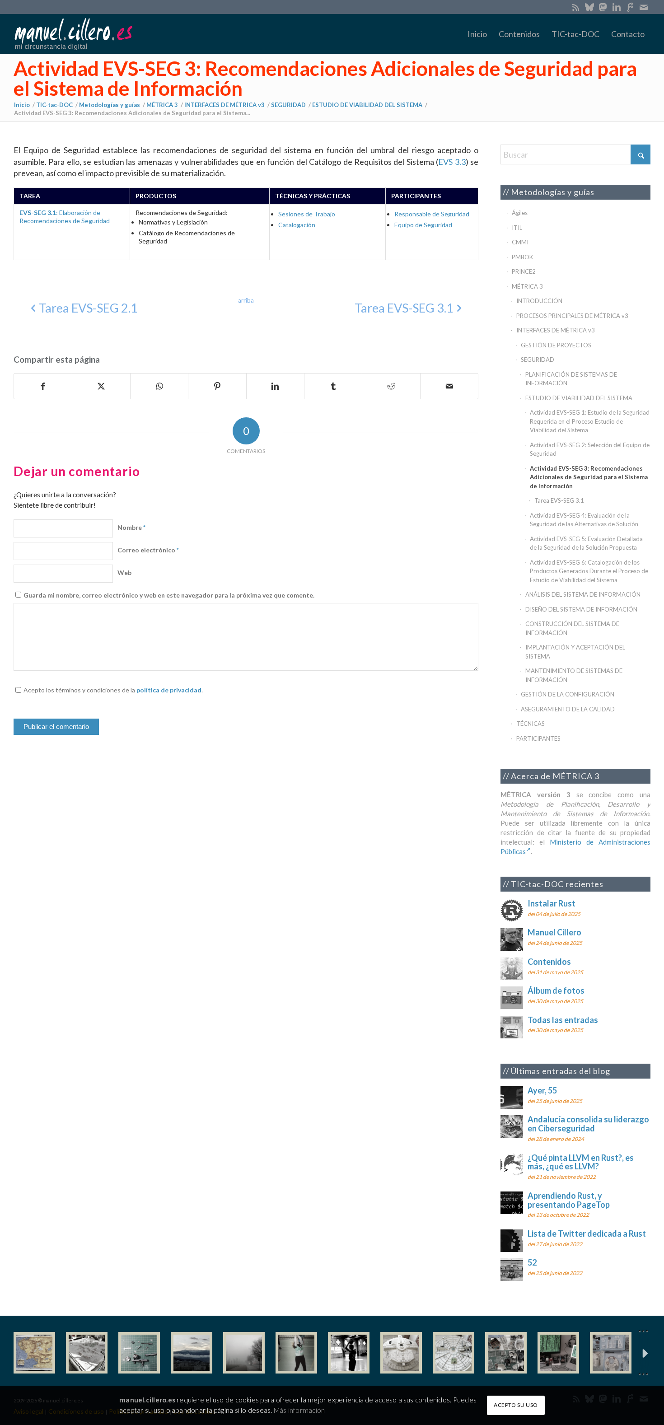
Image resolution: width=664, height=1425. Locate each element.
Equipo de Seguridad (423, 225)
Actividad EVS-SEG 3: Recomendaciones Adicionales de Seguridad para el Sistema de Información (325, 78)
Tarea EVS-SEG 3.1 (559, 500)
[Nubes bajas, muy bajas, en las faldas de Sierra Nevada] (191, 1353)
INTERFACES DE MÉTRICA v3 (555, 330)
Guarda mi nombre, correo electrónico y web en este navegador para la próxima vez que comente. (168, 595)
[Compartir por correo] (449, 386)
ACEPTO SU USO (516, 1405)
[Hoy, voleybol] (296, 1353)
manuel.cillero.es (147, 1400)
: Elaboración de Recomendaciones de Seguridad (64, 216)
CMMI (520, 242)
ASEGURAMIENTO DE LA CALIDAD (568, 709)
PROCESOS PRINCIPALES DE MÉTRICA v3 (572, 315)
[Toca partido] (348, 1353)
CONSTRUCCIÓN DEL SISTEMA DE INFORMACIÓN (572, 628)
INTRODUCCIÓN (539, 300)
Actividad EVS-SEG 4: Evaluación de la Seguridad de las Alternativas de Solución (584, 520)
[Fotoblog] (643, 1353)
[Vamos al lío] (87, 1353)
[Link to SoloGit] (629, 7)
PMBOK (522, 257)
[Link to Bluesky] (589, 7)
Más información (299, 1410)
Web (124, 572)
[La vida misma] (244, 1353)
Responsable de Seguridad (431, 214)
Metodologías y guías (552, 192)
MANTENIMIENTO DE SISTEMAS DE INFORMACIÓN (573, 675)
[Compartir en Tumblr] (333, 386)
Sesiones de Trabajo (306, 214)
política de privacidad (168, 690)
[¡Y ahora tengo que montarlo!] (139, 1353)
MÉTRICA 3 (527, 286)
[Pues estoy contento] (34, 1353)
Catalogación (296, 225)
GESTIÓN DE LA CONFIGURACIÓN (567, 694)
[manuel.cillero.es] (73, 34)
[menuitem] (477, 34)
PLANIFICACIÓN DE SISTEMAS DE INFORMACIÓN (571, 379)
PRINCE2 (524, 271)
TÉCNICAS (530, 723)
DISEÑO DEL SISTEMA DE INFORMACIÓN (581, 609)
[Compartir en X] (101, 386)
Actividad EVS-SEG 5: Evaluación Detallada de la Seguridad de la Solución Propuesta (586, 543)
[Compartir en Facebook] (43, 386)
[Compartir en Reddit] (391, 386)
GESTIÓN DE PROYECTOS (556, 345)
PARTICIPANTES (538, 738)
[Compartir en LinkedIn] (275, 386)
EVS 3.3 (451, 162)
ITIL (517, 227)
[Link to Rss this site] (575, 7)
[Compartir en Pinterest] (217, 386)
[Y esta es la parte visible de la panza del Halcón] (401, 1353)
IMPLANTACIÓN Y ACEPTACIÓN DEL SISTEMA (575, 652)
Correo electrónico (148, 550)
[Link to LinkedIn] (616, 7)
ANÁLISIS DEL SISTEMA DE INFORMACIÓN (583, 594)
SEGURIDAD (537, 359)
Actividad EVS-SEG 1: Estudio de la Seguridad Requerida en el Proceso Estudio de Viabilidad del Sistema (590, 421)
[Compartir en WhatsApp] (159, 386)
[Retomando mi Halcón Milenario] (506, 1353)
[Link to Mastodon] (602, 7)
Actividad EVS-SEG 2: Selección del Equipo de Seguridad (590, 449)
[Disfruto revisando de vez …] (610, 1353)
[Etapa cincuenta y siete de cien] (453, 1353)
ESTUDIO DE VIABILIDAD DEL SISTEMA (578, 398)
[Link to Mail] (643, 7)
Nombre (131, 527)
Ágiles (520, 212)
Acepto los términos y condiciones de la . (113, 690)
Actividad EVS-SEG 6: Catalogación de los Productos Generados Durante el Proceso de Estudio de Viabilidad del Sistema (589, 571)
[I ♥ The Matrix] (558, 1353)
